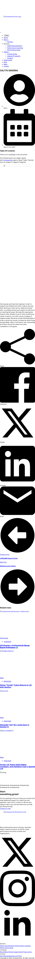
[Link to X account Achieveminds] (17, 869)
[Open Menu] (0, 32)
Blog (6, 952)
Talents (6, 52)
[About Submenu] (8, 40)
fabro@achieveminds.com (9, 956)
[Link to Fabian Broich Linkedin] (17, 942)
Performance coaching (23, 946)
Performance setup (6, 948)
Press (20, 956)
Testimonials (8, 60)
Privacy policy (27, 952)
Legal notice (18, 952)
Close (6, 35)
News (5, 64)
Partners (11, 952)
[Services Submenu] (10, 44)
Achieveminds (8, 160)
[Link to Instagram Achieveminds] (17, 906)
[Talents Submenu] (9, 52)
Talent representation (7, 946)
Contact (6, 66)
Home (6, 38)
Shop (5, 62)
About (6, 40)
